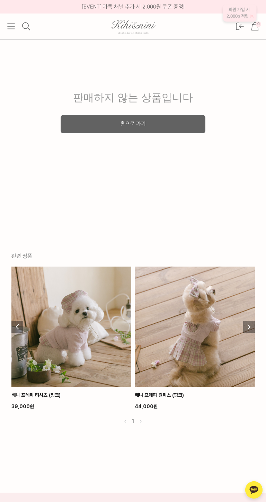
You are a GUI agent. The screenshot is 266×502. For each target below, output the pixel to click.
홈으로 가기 (133, 124)
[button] (11, 26)
